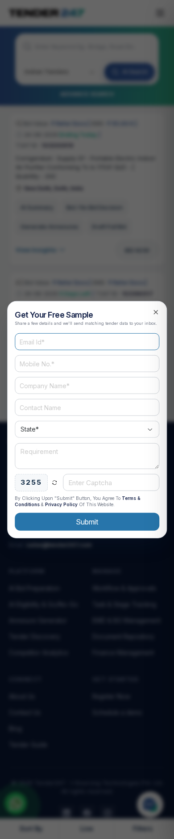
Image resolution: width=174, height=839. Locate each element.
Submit (87, 521)
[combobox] (87, 429)
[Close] (155, 312)
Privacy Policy (61, 504)
